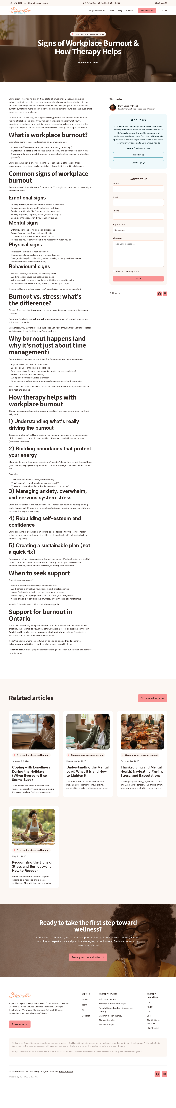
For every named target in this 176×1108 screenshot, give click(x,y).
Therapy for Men (107, 1020)
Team (111, 11)
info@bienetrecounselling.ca (36, 3)
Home (85, 999)
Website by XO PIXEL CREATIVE (23, 1077)
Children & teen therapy (110, 1015)
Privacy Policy (66, 1071)
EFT (149, 1015)
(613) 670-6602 (15, 3)
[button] (96, 10)
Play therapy (153, 1028)
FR (166, 10)
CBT (149, 1011)
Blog (120, 11)
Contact (129, 11)
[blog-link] (33, 731)
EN (162, 10)
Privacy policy (133, 271)
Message (117, 238)
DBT (149, 1002)
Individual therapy (107, 999)
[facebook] (159, 294)
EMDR (150, 1007)
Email (115, 197)
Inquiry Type (119, 224)
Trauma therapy (106, 1024)
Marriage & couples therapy (112, 1003)
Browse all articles (152, 698)
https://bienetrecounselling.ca (44, 649)
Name (116, 183)
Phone (116, 210)
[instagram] (165, 294)
